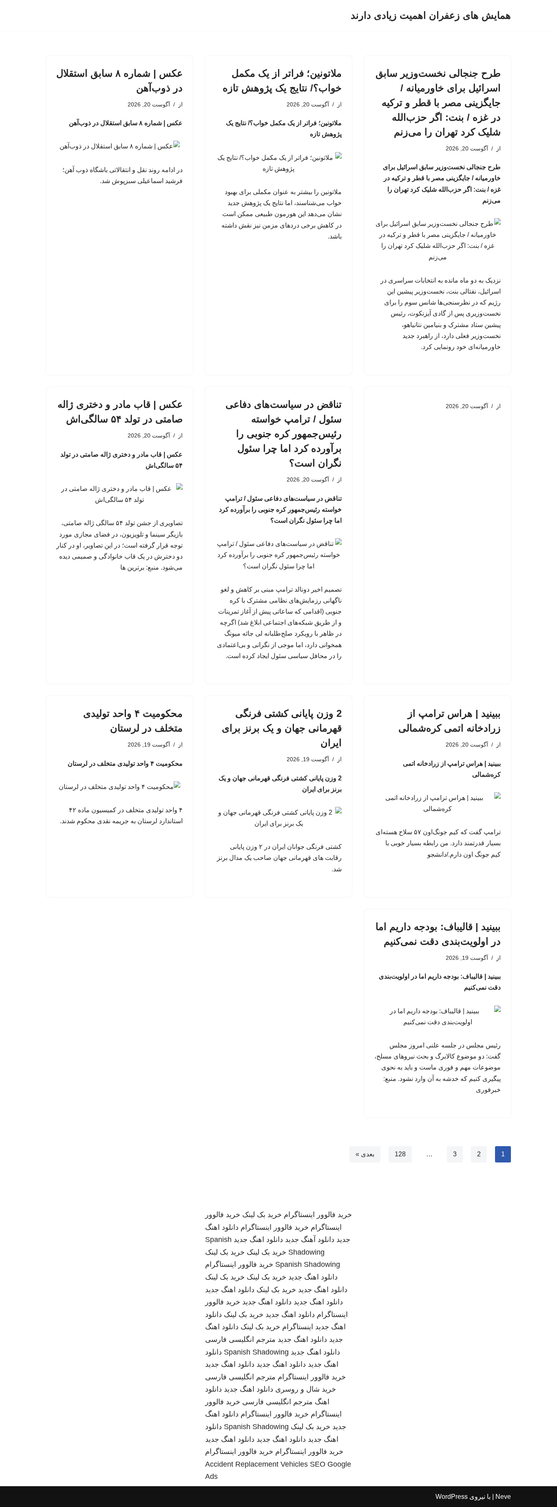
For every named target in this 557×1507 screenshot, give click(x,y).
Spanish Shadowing (307, 1264)
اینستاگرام (297, 1327)
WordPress (451, 1496)
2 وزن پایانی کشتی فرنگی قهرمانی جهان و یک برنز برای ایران (282, 728)
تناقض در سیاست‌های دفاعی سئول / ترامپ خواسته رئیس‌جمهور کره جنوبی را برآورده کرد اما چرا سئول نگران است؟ (283, 433)
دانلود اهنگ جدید (258, 1239)
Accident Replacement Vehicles (256, 1464)
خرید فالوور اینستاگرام (318, 1215)
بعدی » (365, 1154)
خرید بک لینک (262, 1215)
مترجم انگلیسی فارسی (240, 1339)
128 (400, 1154)
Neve (503, 1496)
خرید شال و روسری (305, 1389)
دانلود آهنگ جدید (309, 1239)
